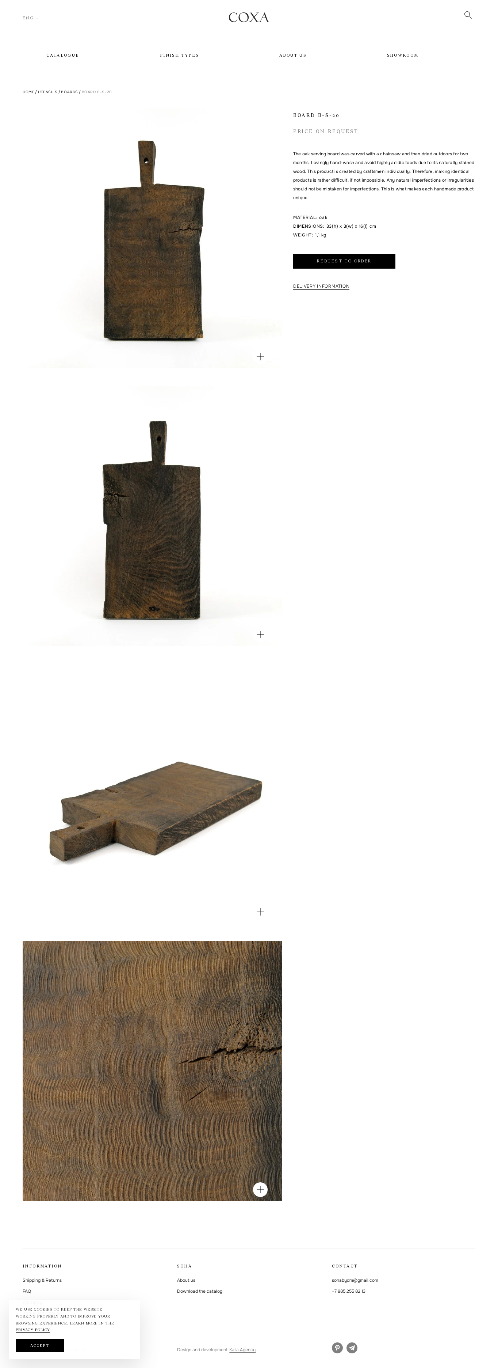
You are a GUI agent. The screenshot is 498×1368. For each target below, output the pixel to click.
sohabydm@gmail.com (355, 1280)
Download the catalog (199, 1291)
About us (292, 55)
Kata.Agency (242, 1350)
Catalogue (63, 55)
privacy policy (33, 1330)
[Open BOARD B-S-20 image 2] (260, 634)
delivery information (321, 286)
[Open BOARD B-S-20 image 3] (260, 912)
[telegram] (351, 1347)
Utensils (48, 92)
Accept (39, 1346)
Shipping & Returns (42, 1280)
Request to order (344, 261)
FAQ (27, 1291)
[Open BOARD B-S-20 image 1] (260, 356)
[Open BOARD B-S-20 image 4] (260, 1189)
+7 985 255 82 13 (348, 1291)
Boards (69, 92)
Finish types (179, 55)
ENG (28, 18)
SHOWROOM (403, 55)
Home (28, 92)
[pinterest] (337, 1347)
